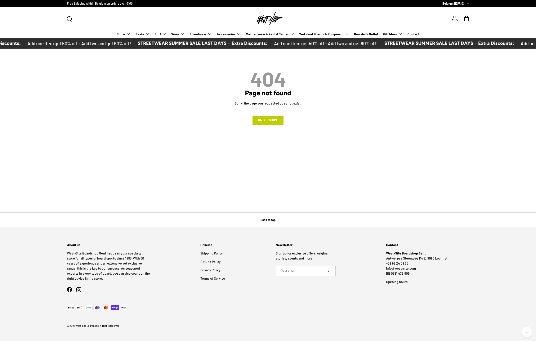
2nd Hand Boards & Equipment (321, 34)
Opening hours (397, 282)
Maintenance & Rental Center (267, 34)
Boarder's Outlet (366, 34)
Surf (158, 34)
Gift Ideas (390, 34)
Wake (175, 34)
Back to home (268, 120)
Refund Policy (210, 262)
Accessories (226, 34)
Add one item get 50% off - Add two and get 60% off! (74, 43)
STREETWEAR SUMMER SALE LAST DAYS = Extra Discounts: (197, 43)
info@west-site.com (401, 268)
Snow (121, 34)
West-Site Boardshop (87, 325)
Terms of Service (212, 278)
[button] (466, 18)
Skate (139, 34)
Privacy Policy (210, 270)
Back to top (268, 220)
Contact (413, 34)
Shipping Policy (211, 253)
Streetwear (197, 34)
